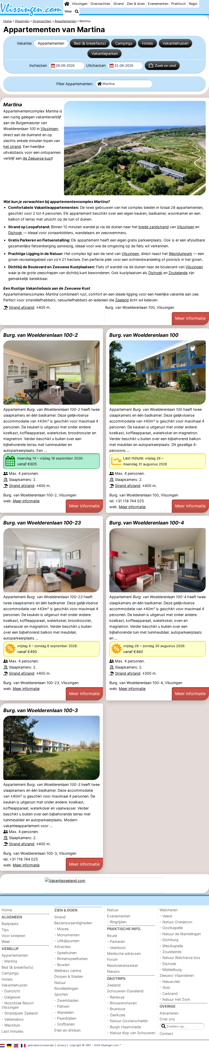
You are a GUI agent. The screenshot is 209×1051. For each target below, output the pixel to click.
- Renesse (115, 997)
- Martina (9, 961)
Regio (193, 4)
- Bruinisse (116, 1009)
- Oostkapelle (171, 928)
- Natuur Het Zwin (175, 999)
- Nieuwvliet (170, 981)
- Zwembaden (66, 1000)
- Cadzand (169, 993)
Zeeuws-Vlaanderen (177, 975)
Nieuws (113, 971)
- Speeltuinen (65, 953)
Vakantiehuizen (175, 43)
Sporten (61, 994)
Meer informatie (190, 318)
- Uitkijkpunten (66, 941)
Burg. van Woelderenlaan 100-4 (146, 523)
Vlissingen (79, 4)
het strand (12, 146)
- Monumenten (67, 935)
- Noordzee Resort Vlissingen (18, 1005)
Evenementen (158, 4)
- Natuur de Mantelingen (180, 934)
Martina (12, 104)
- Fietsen (61, 1006)
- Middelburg (171, 969)
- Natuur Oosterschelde (127, 1021)
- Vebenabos (13, 1019)
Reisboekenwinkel (122, 965)
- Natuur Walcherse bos (180, 957)
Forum (112, 959)
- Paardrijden (65, 1018)
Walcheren (168, 910)
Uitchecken (96, 65)
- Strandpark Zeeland (20, 1013)
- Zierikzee (116, 1015)
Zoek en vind (165, 65)
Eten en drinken (67, 1030)
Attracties (62, 946)
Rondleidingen (66, 988)
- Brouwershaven (122, 1003)
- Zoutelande (170, 952)
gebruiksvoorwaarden (41, 1045)
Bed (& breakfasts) (90, 43)
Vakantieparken (105, 53)
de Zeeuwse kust (37, 158)
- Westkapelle (171, 946)
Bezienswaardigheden (73, 923)
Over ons (167, 1019)
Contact (166, 1033)
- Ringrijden (116, 922)
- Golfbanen (64, 1024)
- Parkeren (116, 941)
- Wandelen (64, 1012)
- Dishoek (168, 964)
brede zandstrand (153, 227)
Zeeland (122, 300)
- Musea (61, 929)
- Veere (166, 916)
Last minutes (12, 1031)
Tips (5, 930)
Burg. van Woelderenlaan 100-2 (40, 335)
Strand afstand (21, 307)
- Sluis (165, 987)
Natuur (60, 982)
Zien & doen (136, 4)
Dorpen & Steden (68, 976)
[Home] (66, 4)
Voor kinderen (13, 935)
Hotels (147, 43)
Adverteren (169, 1013)
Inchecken (38, 65)
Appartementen (51, 43)
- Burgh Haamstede (124, 1027)
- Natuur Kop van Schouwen (131, 1033)
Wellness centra (67, 970)
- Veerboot (116, 947)
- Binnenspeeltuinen (71, 958)
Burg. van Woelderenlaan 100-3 (40, 710)
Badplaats (10, 923)
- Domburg (169, 940)
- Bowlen (62, 965)
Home (7, 910)
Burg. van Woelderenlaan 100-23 (42, 523)
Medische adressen (124, 953)
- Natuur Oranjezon (176, 922)
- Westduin (11, 1025)
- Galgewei (11, 997)
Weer (68, 11)
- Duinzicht (11, 991)
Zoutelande (178, 273)
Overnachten (100, 4)
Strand (118, 4)
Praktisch (178, 4)
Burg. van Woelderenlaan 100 (143, 335)
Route (112, 935)
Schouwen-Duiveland (125, 991)
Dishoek (15, 232)
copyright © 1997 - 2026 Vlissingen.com (94, 1045)
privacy (62, 1045)
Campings (124, 43)
